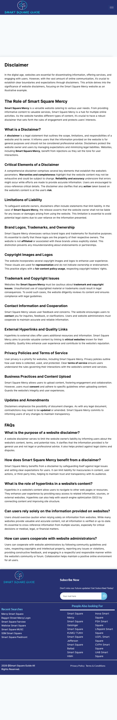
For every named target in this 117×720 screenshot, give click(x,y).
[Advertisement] (58, 36)
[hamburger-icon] (111, 7)
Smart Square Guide (21, 665)
